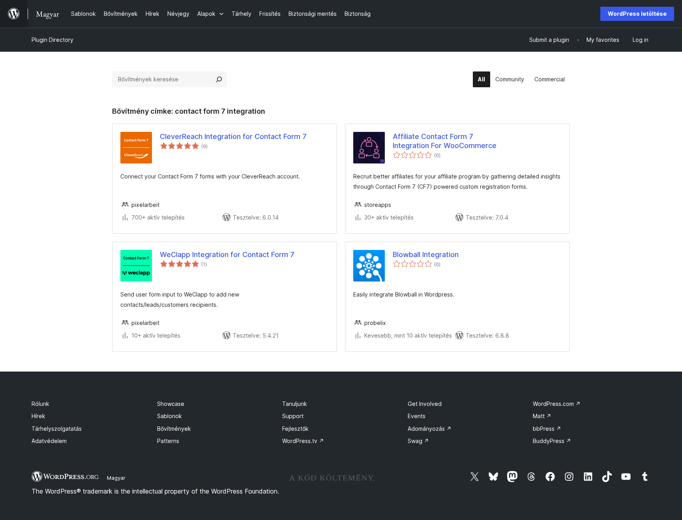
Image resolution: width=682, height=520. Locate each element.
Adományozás (430, 428)
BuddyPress (552, 440)
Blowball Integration (426, 254)
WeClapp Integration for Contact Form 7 (227, 254)
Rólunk (40, 403)
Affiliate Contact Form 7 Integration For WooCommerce (445, 141)
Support (293, 416)
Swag (418, 440)
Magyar (116, 478)
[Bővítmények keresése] (219, 79)
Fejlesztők (295, 428)
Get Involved (425, 403)
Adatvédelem (49, 440)
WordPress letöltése (637, 13)
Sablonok (169, 416)
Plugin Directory (52, 39)
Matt (542, 416)
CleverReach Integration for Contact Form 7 (233, 136)
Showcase (170, 403)
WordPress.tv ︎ (303, 440)
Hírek (38, 416)
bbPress (547, 428)
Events (416, 416)
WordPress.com (557, 403)
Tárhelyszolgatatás (57, 428)
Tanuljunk (294, 403)
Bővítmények (174, 428)
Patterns (168, 440)
